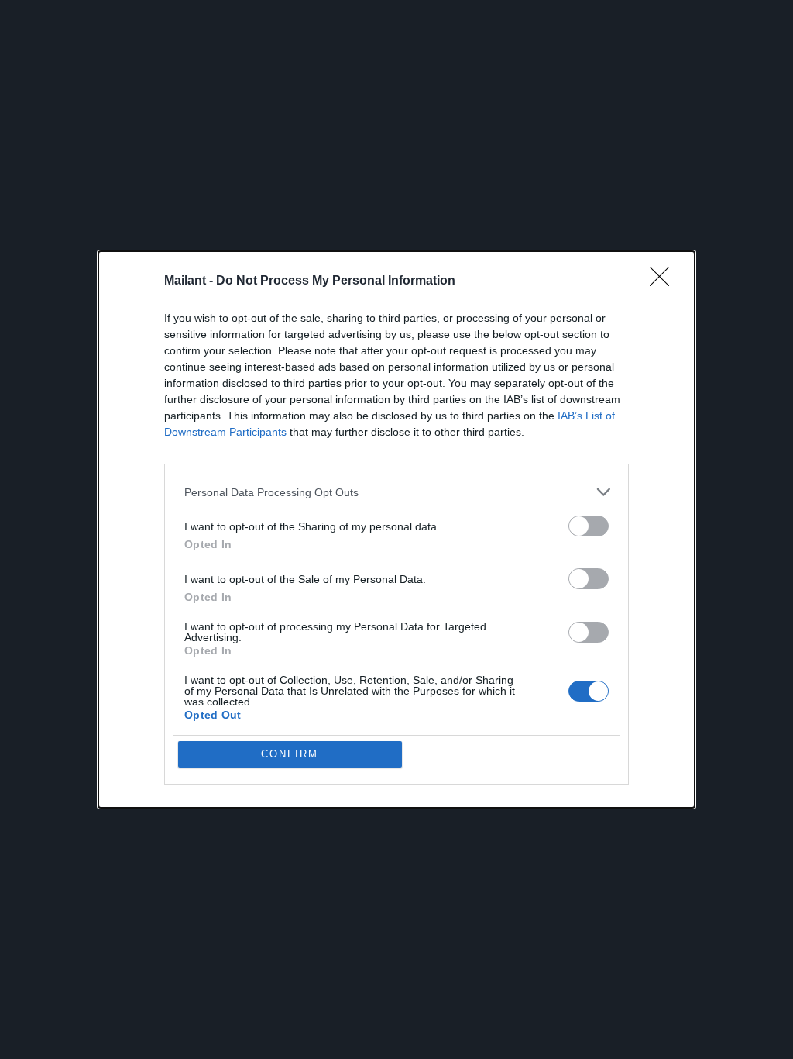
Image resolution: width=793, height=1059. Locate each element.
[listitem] (396, 492)
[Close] (664, 281)
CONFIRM (289, 754)
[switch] (588, 526)
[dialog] (396, 529)
